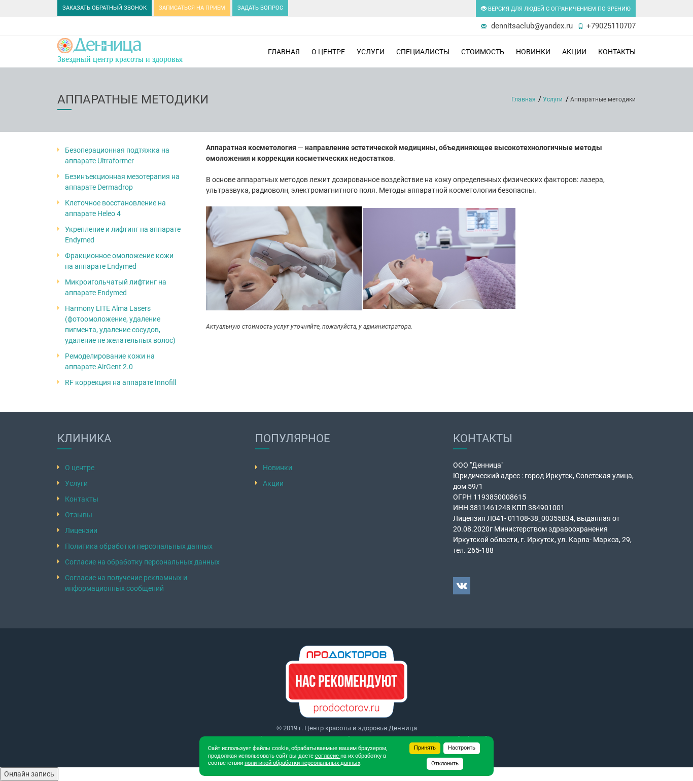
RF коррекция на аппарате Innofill (120, 382)
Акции (574, 52)
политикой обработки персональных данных (302, 763)
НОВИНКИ (533, 52)
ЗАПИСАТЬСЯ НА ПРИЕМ (192, 8)
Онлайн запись (29, 774)
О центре (328, 52)
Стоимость (482, 52)
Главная (284, 52)
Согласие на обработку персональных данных (142, 562)
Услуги (371, 52)
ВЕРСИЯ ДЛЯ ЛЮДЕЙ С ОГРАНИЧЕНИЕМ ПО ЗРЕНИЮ (559, 9)
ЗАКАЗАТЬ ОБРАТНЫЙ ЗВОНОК (104, 8)
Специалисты (422, 52)
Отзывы (78, 515)
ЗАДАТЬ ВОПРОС (260, 8)
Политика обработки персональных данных (139, 546)
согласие (327, 756)
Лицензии (81, 530)
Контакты (617, 52)
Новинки (277, 468)
